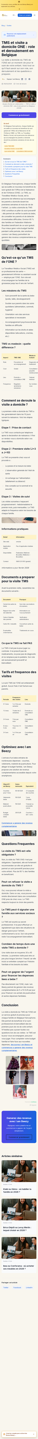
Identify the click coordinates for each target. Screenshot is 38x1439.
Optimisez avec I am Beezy (14, 171)
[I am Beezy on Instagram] (25, 79)
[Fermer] (33, 1434)
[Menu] (34, 15)
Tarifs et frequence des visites (15, 169)
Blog (3, 25)
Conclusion (8, 176)
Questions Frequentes (12, 174)
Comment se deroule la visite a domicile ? (19, 164)
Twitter (6, 1288)
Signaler (34, 1105)
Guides (9, 25)
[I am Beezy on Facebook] (29, 79)
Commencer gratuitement (19, 115)
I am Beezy (33, 1101)
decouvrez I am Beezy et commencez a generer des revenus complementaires (17, 1048)
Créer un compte (25, 15)
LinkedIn (29, 1288)
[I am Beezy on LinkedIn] (22, 79)
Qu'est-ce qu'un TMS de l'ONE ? (16, 162)
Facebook (17, 1288)
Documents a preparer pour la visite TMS (18, 166)
